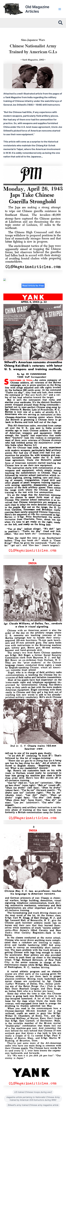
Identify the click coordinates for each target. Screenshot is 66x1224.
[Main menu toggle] (59, 9)
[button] (60, 23)
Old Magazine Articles (37, 9)
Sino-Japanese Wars (33, 40)
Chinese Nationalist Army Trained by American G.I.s (33, 49)
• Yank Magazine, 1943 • (33, 59)
